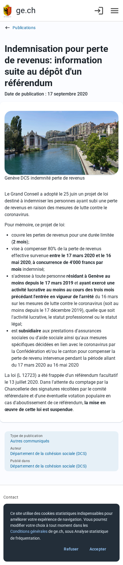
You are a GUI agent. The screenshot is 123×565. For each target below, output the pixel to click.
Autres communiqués (29, 441)
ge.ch (25, 10)
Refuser (71, 549)
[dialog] (61, 533)
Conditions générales (28, 531)
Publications (24, 27)
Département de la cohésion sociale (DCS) (48, 453)
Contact (10, 497)
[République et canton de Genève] (7, 10)
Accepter (98, 549)
